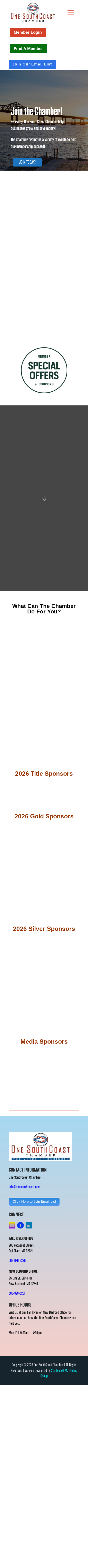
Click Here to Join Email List (34, 1201)
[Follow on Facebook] (20, 1225)
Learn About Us (44, 336)
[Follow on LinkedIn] (29, 1225)
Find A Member (28, 48)
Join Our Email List (32, 64)
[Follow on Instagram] (12, 1225)
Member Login (28, 32)
